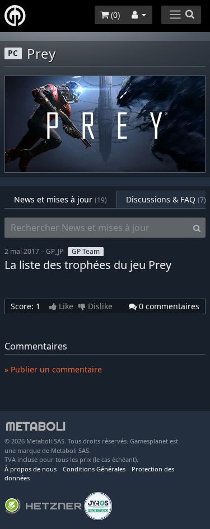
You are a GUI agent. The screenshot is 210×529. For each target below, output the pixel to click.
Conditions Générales (94, 469)
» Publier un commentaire (53, 369)
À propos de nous (30, 469)
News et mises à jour (60, 199)
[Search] (197, 228)
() (114, 15)
